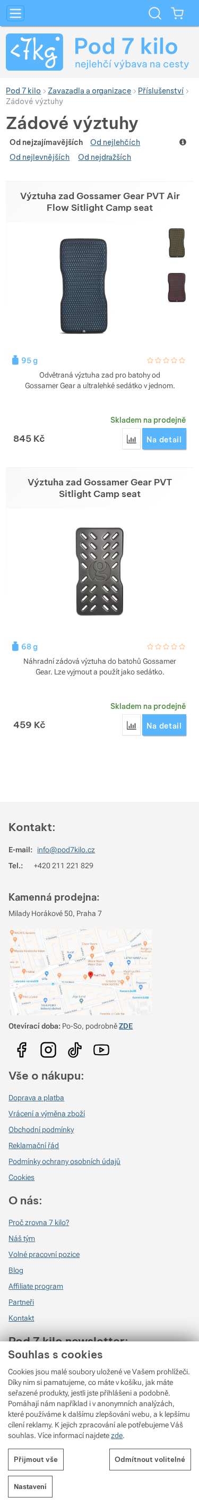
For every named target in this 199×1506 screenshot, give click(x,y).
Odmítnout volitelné (150, 1459)
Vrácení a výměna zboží (46, 1113)
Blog (15, 1270)
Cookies (21, 1177)
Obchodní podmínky (41, 1129)
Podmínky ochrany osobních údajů (64, 1161)
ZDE (126, 1026)
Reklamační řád (33, 1145)
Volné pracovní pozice (44, 1254)
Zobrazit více (183, 142)
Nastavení (30, 1487)
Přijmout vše (36, 1459)
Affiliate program (35, 1286)
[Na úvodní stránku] (99, 52)
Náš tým (21, 1238)
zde (117, 1435)
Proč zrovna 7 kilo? (38, 1222)
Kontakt (21, 1318)
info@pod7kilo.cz (66, 849)
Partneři (21, 1302)
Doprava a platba (36, 1097)
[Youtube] (21, 1046)
